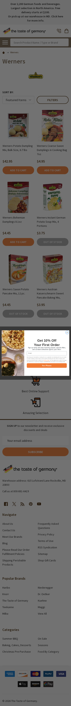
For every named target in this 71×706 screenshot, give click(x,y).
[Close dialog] (67, 332)
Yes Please (46, 365)
